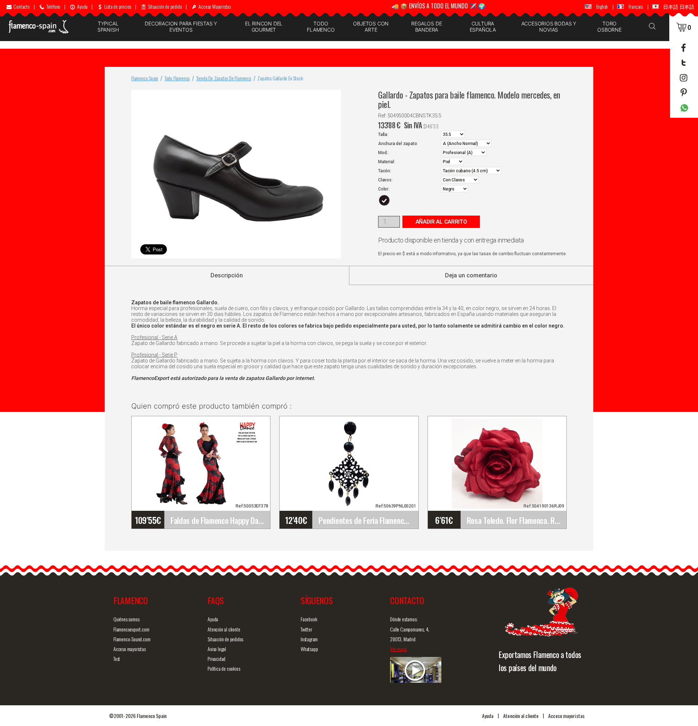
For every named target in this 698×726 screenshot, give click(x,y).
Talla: (383, 134)
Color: (383, 189)
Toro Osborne (609, 26)
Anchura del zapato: (398, 143)
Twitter (306, 629)
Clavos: (385, 179)
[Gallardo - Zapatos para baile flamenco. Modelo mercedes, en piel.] (334, 96)
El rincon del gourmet (263, 26)
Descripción (226, 275)
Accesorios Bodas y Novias (548, 26)
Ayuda (213, 619)
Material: (386, 161)
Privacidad (216, 658)
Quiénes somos (126, 619)
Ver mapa (398, 649)
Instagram (309, 639)
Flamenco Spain (144, 78)
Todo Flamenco (320, 26)
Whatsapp (309, 649)
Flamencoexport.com (131, 629)
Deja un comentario (471, 275)
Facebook (309, 619)
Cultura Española (483, 26)
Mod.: (383, 152)
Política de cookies (224, 668)
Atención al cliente (224, 629)
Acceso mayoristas (129, 649)
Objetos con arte (371, 26)
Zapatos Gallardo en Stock (280, 78)
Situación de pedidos (225, 639)
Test (116, 658)
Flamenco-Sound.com (131, 639)
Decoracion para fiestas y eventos (181, 26)
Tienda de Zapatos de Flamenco (223, 78)
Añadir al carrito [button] (441, 221)
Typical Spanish (108, 26)
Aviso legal (217, 649)
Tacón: (384, 170)
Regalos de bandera (426, 26)
